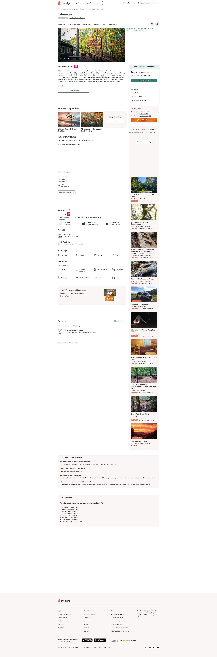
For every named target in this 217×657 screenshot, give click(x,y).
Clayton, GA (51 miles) (69, 511)
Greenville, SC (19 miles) (70, 509)
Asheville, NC (144, 114)
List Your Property (144, 3)
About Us (87, 621)
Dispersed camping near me (119, 628)
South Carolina (80, 9)
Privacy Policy (97, 647)
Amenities (86, 24)
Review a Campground (65, 614)
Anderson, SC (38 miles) (70, 517)
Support (86, 631)
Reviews (97, 24)
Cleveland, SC (91, 9)
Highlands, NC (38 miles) (70, 513)
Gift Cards (61, 621)
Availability (113, 24)
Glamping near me (116, 624)
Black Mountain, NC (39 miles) (72, 521)
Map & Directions (74, 24)
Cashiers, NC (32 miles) (69, 519)
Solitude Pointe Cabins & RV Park (69, 81)
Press (86, 624)
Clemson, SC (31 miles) (69, 515)
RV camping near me (117, 617)
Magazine (61, 628)
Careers (86, 628)
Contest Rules (87, 647)
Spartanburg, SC (145, 116)
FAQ (104, 24)
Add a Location (62, 617)
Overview (61, 24)
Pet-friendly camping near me (120, 631)
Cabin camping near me (118, 621)
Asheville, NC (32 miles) (70, 507)
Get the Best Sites (129, 3)
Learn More (62, 219)
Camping (72, 9)
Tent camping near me (118, 614)
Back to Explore (63, 9)
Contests (60, 624)
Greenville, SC (144, 112)
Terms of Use (107, 647)
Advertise (87, 617)
